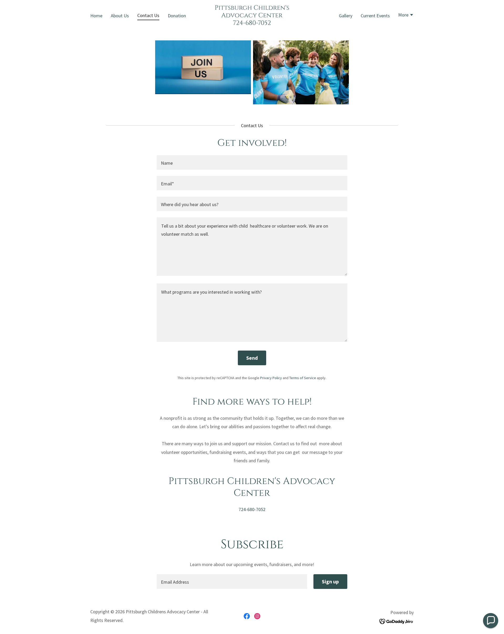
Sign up (330, 581)
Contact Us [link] (148, 15)
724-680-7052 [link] (252, 509)
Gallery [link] (345, 16)
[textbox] (252, 162)
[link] (252, 23)
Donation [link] (177, 16)
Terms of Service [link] (302, 377)
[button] (406, 15)
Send (252, 357)
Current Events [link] (375, 16)
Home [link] (96, 16)
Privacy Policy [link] (271, 377)
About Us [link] (120, 16)
